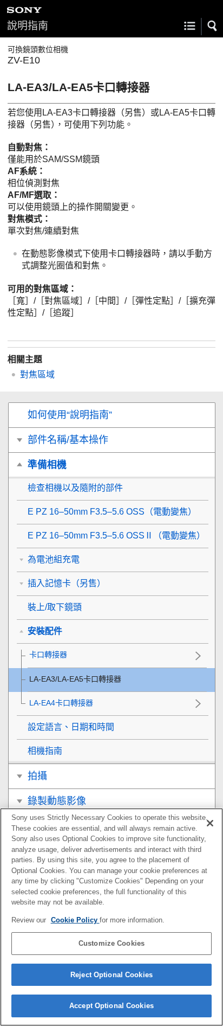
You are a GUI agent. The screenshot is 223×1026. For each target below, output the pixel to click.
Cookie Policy (75, 920)
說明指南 (27, 25)
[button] (212, 26)
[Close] (210, 823)
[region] (111, 917)
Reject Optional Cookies (111, 975)
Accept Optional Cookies (111, 1006)
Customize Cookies (111, 943)
